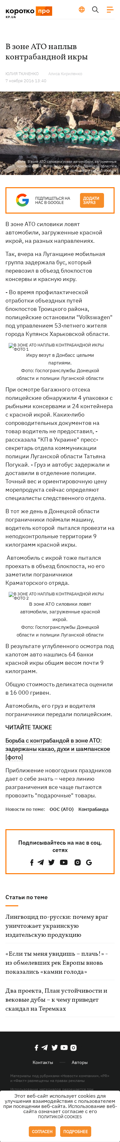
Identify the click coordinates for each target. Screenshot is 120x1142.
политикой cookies (60, 1117)
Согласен (42, 1131)
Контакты (43, 1062)
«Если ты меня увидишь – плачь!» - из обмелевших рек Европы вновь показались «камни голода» (56, 963)
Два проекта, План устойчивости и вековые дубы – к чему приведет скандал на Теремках (56, 1000)
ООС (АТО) (62, 809)
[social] (32, 862)
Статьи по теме (26, 897)
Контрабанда (93, 809)
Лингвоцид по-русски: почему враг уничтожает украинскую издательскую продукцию (56, 926)
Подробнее (75, 1131)
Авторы (80, 1062)
